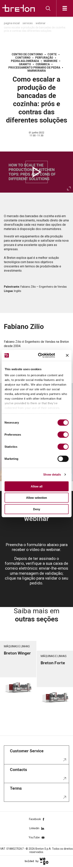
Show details (52, 474)
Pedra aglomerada (25, 61)
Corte (52, 54)
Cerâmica (43, 64)
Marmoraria (36, 70)
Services (28, 23)
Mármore (50, 61)
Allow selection (36, 497)
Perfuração (44, 57)
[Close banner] (67, 355)
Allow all (36, 486)
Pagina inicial (12, 23)
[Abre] (64, 8)
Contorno (23, 57)
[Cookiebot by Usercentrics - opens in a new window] (44, 355)
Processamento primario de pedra (34, 67)
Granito (25, 64)
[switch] (63, 434)
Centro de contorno (27, 54)
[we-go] (36, 861)
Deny (36, 509)
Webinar (41, 23)
